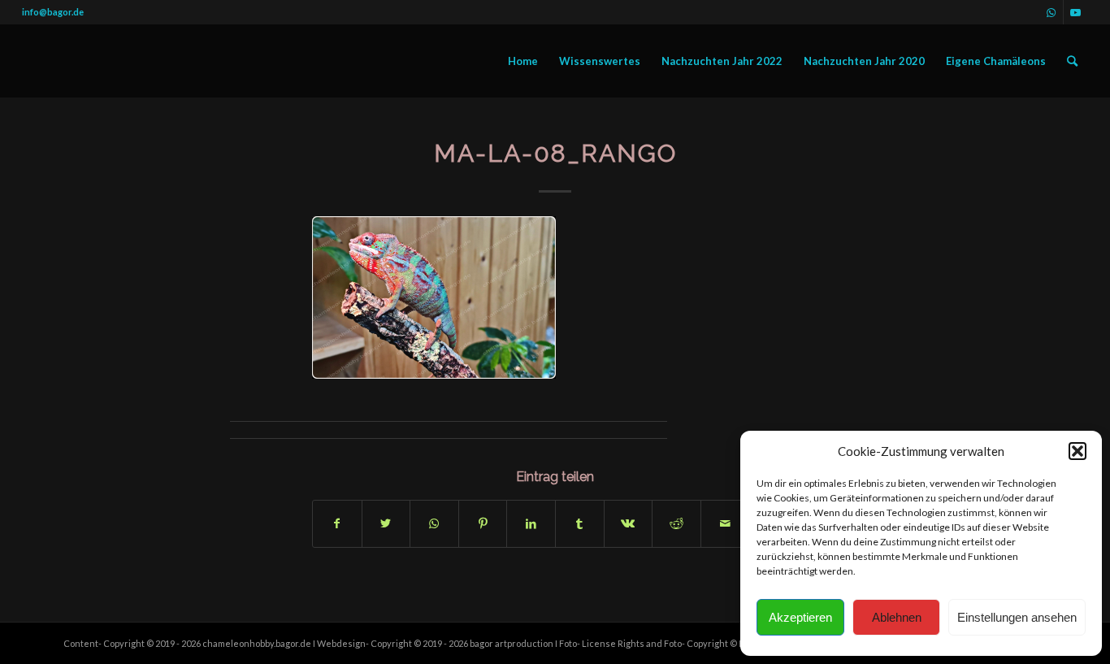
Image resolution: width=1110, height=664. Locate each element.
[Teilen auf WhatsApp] (434, 523)
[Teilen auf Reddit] (676, 523)
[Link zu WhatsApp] (1051, 12)
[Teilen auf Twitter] (386, 523)
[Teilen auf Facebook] (337, 523)
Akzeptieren (800, 617)
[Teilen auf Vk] (629, 523)
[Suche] (1072, 61)
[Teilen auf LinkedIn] (531, 523)
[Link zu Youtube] (1076, 12)
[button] (1077, 451)
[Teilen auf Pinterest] (483, 523)
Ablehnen (896, 617)
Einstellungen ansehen (1017, 617)
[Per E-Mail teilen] (725, 523)
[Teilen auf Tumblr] (580, 523)
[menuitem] (522, 61)
